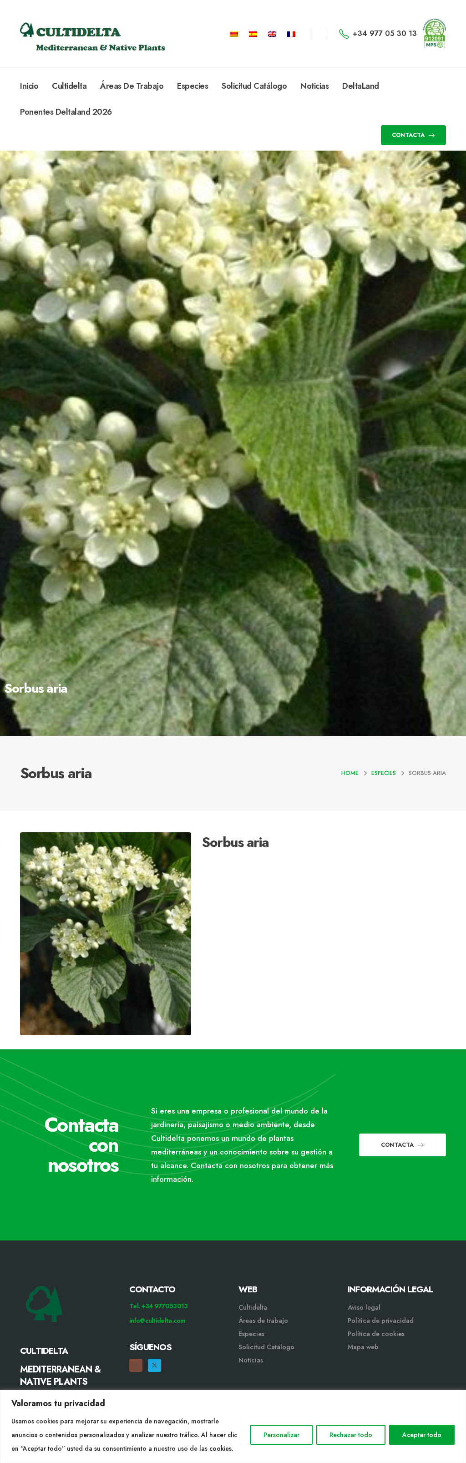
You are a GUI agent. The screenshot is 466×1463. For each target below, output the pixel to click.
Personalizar (281, 1434)
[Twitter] (154, 1365)
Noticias (314, 86)
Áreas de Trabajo (131, 86)
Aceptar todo (421, 1434)
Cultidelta (69, 86)
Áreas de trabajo (263, 1320)
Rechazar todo (350, 1434)
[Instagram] (135, 1365)
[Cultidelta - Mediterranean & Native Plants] (65, 33)
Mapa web (363, 1347)
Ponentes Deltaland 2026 (66, 112)
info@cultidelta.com (157, 1320)
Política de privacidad (381, 1320)
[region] (233, 1426)
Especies (192, 86)
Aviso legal (364, 1307)
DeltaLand (360, 86)
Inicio (29, 86)
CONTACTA (409, 135)
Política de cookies (376, 1333)
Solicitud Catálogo (254, 86)
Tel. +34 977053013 (158, 1306)
